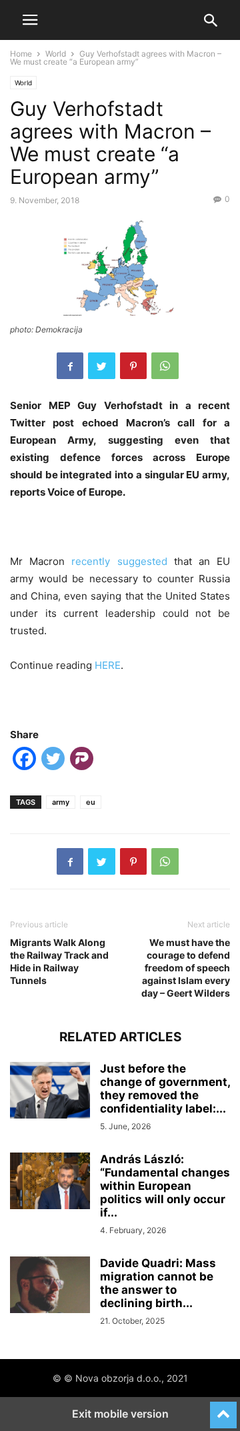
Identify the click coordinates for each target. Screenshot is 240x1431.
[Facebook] (70, 365)
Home (21, 54)
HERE (108, 665)
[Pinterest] (133, 365)
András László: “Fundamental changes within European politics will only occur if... (165, 1186)
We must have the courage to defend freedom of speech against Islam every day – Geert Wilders (185, 968)
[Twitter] (101, 365)
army (60, 802)
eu (90, 802)
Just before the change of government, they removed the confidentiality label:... (165, 1088)
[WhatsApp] (165, 365)
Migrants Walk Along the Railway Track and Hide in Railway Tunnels (59, 961)
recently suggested (119, 561)
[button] (30, 20)
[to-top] (223, 1409)
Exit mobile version (120, 1413)
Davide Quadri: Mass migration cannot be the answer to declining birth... (158, 1283)
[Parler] (82, 761)
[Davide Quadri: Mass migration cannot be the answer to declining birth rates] (50, 1286)
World (55, 54)
